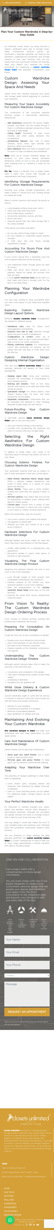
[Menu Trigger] (48, 10)
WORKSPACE (10, 1204)
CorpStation (31, 1222)
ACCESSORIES (11, 1211)
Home (7, 1189)
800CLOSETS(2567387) (12, 1177)
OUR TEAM (9, 1192)
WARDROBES (10, 1207)
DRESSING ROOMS (12, 1215)
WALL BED (9, 1200)
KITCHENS (9, 1196)
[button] (23, 24)
